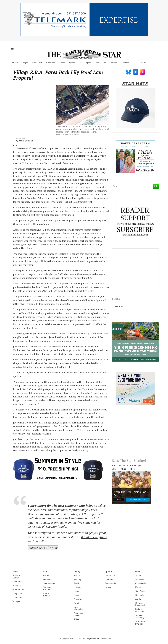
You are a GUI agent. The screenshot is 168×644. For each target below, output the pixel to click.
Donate (143, 63)
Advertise (139, 579)
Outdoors (78, 599)
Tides (76, 619)
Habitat (77, 587)
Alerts (138, 599)
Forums (119, 306)
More (137, 571)
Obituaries (14, 63)
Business (62, 63)
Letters (97, 63)
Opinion (72, 63)
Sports (88, 63)
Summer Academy (139, 616)
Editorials (109, 579)
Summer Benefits (47, 588)
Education (113, 63)
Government (50, 63)
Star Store (140, 591)
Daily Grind (17, 593)
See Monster (49, 583)
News (15, 571)
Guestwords (110, 583)
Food (80, 63)
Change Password (140, 604)
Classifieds (125, 63)
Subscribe (140, 595)
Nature (77, 595)
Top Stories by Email (140, 622)
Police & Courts (37, 63)
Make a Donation (139, 610)
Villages (25, 63)
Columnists (110, 575)
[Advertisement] (135, 433)
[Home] (84, 54)
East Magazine (78, 608)
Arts (104, 63)
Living (77, 571)
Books (46, 575)
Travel (77, 575)
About (138, 575)
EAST (135, 63)
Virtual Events (46, 594)
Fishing (77, 579)
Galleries (47, 579)
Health (77, 591)
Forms (138, 587)
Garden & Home (78, 614)
